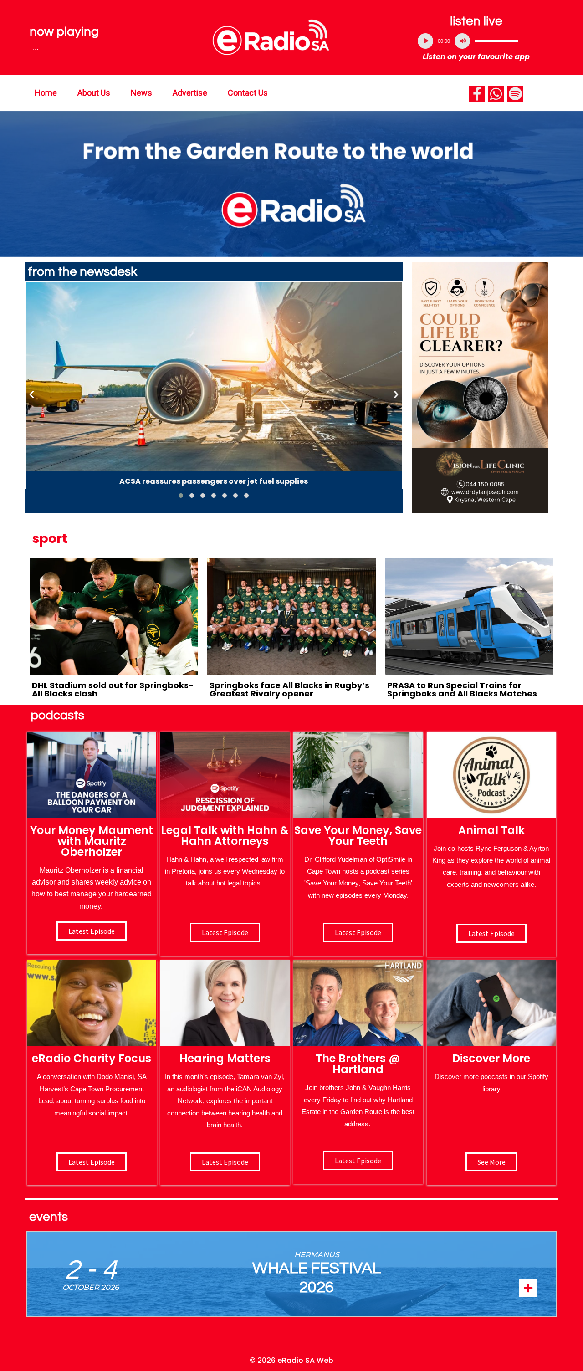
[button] (180, 495)
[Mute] (462, 41)
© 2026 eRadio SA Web (291, 1360)
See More (491, 1161)
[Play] (425, 41)
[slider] (496, 41)
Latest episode (91, 931)
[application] (476, 41)
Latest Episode (358, 932)
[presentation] (31, 393)
